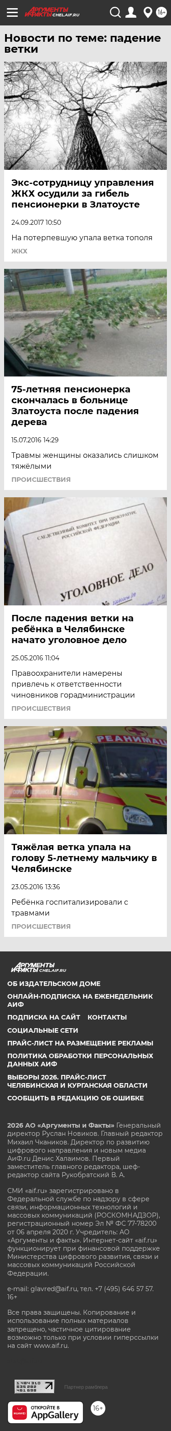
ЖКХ (19, 251)
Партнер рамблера (86, 1387)
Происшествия (41, 479)
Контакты (107, 1017)
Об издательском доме (53, 984)
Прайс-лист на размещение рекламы (80, 1043)
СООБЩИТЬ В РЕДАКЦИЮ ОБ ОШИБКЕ (75, 1098)
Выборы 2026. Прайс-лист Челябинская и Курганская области (77, 1081)
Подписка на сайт (43, 1017)
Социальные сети (42, 1030)
